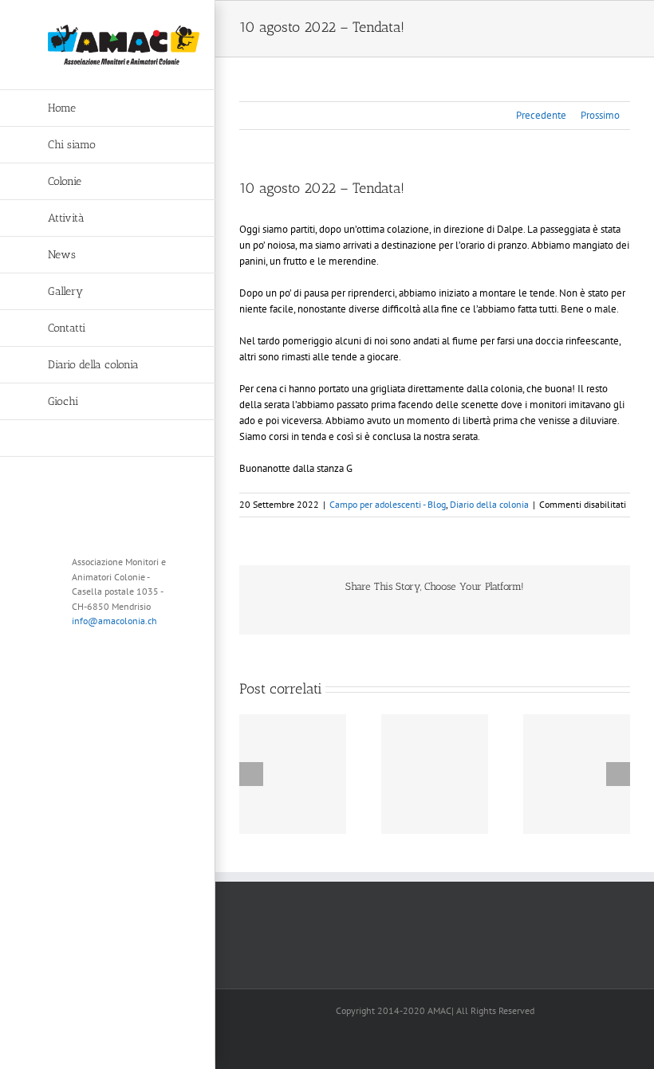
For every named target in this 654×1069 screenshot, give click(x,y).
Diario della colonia (489, 504)
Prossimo (600, 115)
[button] (107, 438)
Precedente (541, 115)
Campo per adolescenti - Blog (387, 504)
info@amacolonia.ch (114, 621)
